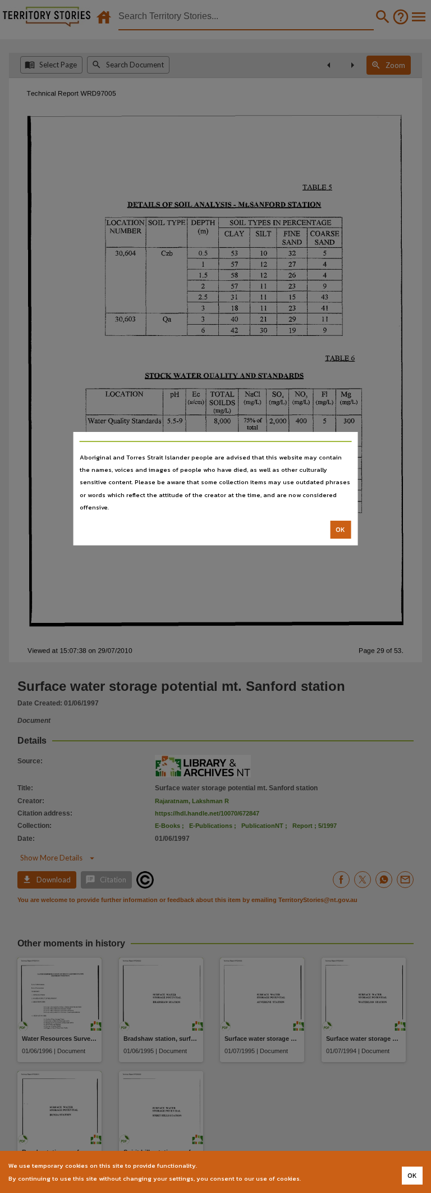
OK (340, 530)
